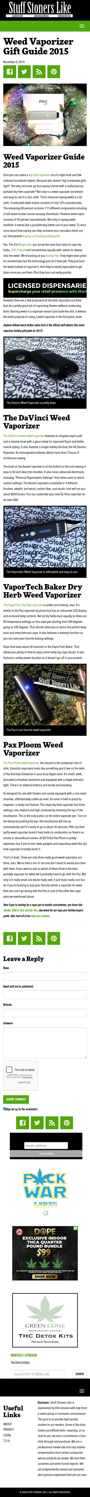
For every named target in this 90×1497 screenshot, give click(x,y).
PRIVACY (8, 1429)
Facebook (9, 71)
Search (80, 1374)
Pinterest (53, 71)
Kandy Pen (52, 256)
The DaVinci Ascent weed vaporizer (23, 436)
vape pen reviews (40, 916)
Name (6, 968)
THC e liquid (18, 250)
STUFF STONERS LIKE (39, 8)
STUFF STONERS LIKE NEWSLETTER (46, 1137)
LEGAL (7, 1435)
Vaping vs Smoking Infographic (41, 236)
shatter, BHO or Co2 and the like (20, 910)
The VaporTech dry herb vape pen (23, 605)
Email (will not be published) (18, 986)
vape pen (25, 244)
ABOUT (7, 1424)
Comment (8, 1023)
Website (7, 1005)
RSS (39, 71)
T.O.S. (6, 1441)
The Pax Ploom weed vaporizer (21, 763)
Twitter (24, 71)
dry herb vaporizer (39, 175)
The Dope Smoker (20, 1362)
